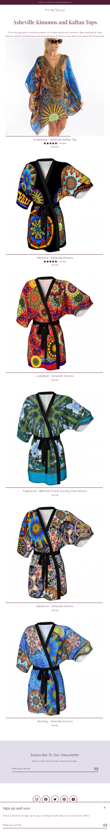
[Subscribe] (105, 825)
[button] (51, 143)
